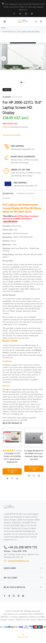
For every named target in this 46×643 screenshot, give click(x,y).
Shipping (6, 127)
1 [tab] (21, 82)
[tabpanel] (23, 57)
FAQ (25, 420)
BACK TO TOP (23, 637)
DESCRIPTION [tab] (8, 193)
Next (42, 58)
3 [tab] (24, 82)
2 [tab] (23, 82)
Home (3, 28)
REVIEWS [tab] (6, 198)
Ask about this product (12, 135)
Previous (3, 58)
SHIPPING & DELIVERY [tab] (25, 193)
